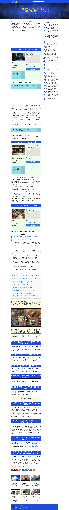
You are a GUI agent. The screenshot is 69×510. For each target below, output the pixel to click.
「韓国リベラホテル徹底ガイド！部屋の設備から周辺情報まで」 (51, 92)
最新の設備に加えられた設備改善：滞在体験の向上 (22, 287)
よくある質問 (14, 289)
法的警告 (21, 505)
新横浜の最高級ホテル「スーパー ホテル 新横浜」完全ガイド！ (51, 47)
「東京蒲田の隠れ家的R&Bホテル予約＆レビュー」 (26, 239)
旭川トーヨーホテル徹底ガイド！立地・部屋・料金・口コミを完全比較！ (51, 83)
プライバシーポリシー (23, 507)
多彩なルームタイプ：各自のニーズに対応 (20, 282)
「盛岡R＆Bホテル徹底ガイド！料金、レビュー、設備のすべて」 (26, 236)
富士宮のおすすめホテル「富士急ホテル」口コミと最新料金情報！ (51, 73)
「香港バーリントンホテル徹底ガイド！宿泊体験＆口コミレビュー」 (51, 89)
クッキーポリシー (22, 506)
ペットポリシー (28, 445)
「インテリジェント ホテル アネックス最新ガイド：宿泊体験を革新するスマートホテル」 (51, 62)
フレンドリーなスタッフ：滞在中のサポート (21, 284)
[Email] (31, 470)
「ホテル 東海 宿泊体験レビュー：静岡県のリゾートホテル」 (51, 99)
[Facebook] (12, 470)
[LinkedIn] (25, 470)
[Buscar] (42, 1)
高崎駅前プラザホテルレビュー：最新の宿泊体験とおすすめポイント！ (51, 58)
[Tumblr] (23, 470)
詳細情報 (33, 69)
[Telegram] (28, 470)
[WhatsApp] (20, 470)
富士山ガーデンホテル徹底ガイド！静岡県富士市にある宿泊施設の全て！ (51, 86)
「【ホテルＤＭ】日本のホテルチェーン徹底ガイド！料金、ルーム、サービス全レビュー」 (51, 69)
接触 (20, 508)
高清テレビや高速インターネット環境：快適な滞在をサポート (24, 281)
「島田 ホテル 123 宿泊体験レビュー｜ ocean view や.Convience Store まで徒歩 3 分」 (51, 76)
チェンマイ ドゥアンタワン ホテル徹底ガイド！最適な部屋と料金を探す (51, 80)
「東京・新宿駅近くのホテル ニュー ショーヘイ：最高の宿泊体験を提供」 (51, 65)
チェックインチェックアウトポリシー (22, 463)
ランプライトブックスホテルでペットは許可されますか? (23, 293)
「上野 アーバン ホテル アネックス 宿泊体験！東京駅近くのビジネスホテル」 (51, 50)
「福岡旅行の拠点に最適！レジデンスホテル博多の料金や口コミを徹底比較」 (51, 54)
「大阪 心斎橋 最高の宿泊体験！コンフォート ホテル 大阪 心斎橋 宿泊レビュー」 (51, 95)
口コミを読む (31, 66)
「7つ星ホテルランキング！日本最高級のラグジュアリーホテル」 (51, 25)
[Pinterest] (17, 470)
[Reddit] (34, 470)
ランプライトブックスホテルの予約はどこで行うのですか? (24, 290)
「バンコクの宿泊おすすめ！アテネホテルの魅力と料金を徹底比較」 (51, 28)
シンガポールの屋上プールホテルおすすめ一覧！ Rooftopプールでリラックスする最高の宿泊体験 (51, 43)
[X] (14, 470)
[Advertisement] (26, 39)
